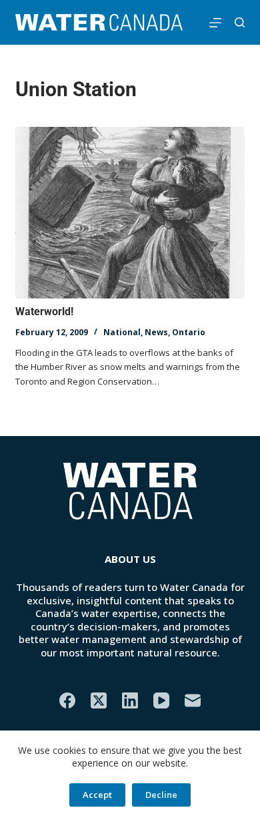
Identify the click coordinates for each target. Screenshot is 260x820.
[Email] (193, 700)
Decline (161, 795)
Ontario (188, 332)
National (122, 332)
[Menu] (215, 23)
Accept (97, 795)
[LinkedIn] (130, 700)
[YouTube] (161, 700)
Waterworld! (44, 311)
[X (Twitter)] (99, 700)
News (156, 332)
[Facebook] (67, 700)
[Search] (240, 22)
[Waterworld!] (129, 212)
